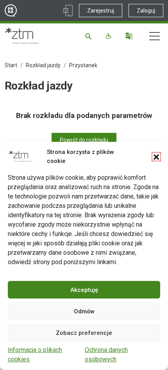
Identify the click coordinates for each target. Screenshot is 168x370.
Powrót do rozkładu (84, 140)
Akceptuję (84, 289)
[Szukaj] (90, 36)
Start (11, 65)
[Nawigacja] (154, 36)
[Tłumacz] (130, 36)
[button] (156, 157)
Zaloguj (146, 10)
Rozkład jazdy (43, 65)
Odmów (84, 311)
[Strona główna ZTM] (22, 36)
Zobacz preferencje (84, 332)
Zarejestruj (100, 10)
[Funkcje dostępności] (109, 36)
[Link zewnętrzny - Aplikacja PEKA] (68, 10)
